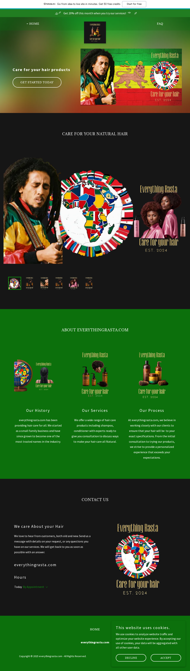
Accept (165, 657)
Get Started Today (37, 82)
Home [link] (34, 23)
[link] (95, 23)
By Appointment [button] (33, 587)
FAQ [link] (160, 23)
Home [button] (95, 629)
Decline (131, 657)
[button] (46, 587)
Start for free (134, 4)
